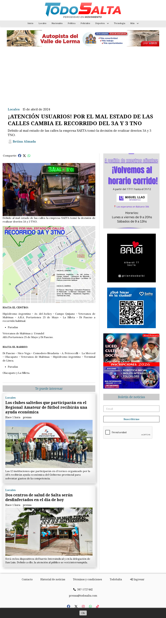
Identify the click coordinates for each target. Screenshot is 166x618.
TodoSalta (116, 579)
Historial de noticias (52, 579)
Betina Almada (24, 141)
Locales (42, 23)
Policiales (85, 23)
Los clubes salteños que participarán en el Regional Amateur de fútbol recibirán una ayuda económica (46, 407)
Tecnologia (119, 23)
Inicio (30, 23)
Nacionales (57, 23)
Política (71, 23)
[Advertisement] (83, 74)
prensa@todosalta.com (83, 595)
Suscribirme (131, 419)
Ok (83, 613)
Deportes (100, 23)
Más (132, 23)
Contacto (27, 579)
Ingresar (138, 579)
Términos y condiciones (87, 579)
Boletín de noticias (131, 397)
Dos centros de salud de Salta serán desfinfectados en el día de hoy (39, 497)
